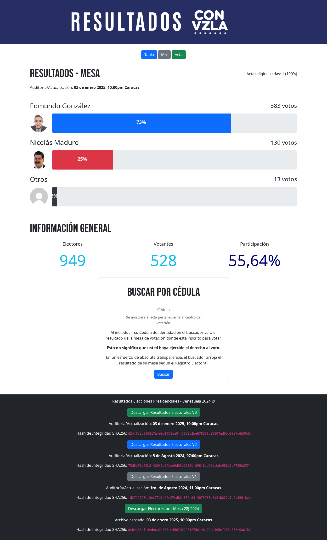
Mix (164, 54)
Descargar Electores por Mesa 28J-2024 (163, 508)
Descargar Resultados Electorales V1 (163, 476)
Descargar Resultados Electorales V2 (163, 444)
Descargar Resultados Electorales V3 (163, 412)
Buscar (163, 374)
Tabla (149, 54)
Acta (179, 54)
